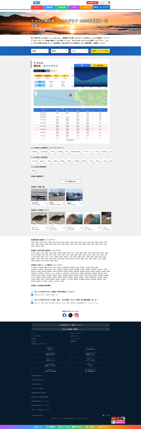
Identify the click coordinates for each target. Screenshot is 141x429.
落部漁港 (52, 279)
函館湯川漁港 (93, 277)
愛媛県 (84, 244)
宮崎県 (33, 246)
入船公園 (87, 267)
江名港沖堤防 (44, 151)
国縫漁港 (49, 271)
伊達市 (98, 161)
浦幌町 (82, 258)
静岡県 (101, 242)
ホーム (37, 7)
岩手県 (41, 242)
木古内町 (89, 254)
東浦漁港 (54, 275)
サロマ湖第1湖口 (65, 273)
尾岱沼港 (82, 267)
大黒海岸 (104, 151)
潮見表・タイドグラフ (101, 7)
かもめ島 (33, 277)
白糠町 (79, 256)
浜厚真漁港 (77, 269)
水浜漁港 (60, 151)
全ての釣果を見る (70, 181)
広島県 (50, 244)
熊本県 (101, 244)
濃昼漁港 (76, 279)
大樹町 (38, 258)
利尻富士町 (38, 260)
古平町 (67, 254)
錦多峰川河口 (34, 273)
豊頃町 (63, 254)
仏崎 (67, 151)
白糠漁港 (57, 279)
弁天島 (54, 269)
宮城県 (49, 242)
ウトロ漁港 (56, 281)
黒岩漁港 (106, 275)
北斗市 (46, 256)
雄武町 (100, 256)
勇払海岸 (60, 275)
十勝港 (50, 267)
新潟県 (80, 242)
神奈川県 (62, 7)
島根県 (67, 244)
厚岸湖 (38, 275)
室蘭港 (108, 271)
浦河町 (61, 256)
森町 (47, 254)
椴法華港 (70, 275)
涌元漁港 (93, 271)
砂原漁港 (54, 277)
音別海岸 (105, 277)
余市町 (91, 161)
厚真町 (92, 256)
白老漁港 (65, 269)
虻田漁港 (103, 271)
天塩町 (87, 256)
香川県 (76, 244)
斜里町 (62, 161)
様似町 (76, 254)
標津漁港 (71, 269)
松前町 (84, 254)
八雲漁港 (105, 269)
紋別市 (55, 258)
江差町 (98, 254)
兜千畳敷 (72, 273)
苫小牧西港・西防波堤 (84, 279)
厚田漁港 (60, 271)
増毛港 (42, 279)
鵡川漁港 (87, 271)
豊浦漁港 (65, 275)
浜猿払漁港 (76, 271)
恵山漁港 (33, 271)
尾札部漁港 (93, 279)
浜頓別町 (56, 256)
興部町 (94, 254)
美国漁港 (82, 273)
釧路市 (98, 252)
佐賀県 (92, 244)
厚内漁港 (44, 271)
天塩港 (33, 279)
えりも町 (70, 256)
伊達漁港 (98, 271)
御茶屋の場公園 (75, 151)
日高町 (42, 258)
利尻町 (47, 260)
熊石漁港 (33, 275)
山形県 (54, 242)
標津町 (69, 161)
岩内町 (42, 256)
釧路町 (52, 260)
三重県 (105, 242)
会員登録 (93, 2)
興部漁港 (38, 277)
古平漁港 (99, 269)
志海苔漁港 (100, 277)
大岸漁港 (38, 271)
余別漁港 (47, 279)
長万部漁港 (94, 273)
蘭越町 (104, 258)
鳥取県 (63, 244)
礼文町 (86, 258)
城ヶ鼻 (53, 151)
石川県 (88, 242)
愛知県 (97, 242)
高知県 (71, 244)
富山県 (84, 242)
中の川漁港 (49, 275)
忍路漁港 (70, 277)
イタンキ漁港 (69, 279)
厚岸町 (63, 258)
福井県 (92, 242)
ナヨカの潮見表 (42, 21)
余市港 (105, 273)
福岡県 (88, 244)
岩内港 (54, 267)
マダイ (74, 7)
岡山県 (55, 244)
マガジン (86, 7)
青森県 (34, 170)
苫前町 (33, 260)
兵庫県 (37, 244)
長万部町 (76, 161)
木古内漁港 (44, 281)
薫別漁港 (65, 277)
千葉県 (71, 242)
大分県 (105, 244)
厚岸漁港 (82, 269)
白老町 (59, 254)
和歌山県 (42, 244)
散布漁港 (33, 281)
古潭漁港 (63, 279)
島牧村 (81, 252)
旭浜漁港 (100, 273)
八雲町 (105, 161)
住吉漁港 (44, 277)
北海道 (60, 10)
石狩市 (50, 254)
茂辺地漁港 (100, 275)
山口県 (59, 244)
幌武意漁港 (88, 273)
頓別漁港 (49, 277)
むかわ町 (100, 258)
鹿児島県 (37, 246)
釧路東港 (72, 267)
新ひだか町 (34, 254)
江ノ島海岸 (34, 267)
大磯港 (104, 279)
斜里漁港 (88, 269)
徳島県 (80, 244)
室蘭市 (56, 161)
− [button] (35, 94)
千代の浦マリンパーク (49, 273)
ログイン (103, 2)
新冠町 (67, 258)
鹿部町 (39, 254)
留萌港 (96, 267)
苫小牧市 (34, 161)
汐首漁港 (81, 275)
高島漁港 (43, 275)
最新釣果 (49, 7)
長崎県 (97, 244)
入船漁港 (86, 277)
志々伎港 (96, 151)
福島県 (58, 242)
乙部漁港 (81, 277)
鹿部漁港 (95, 275)
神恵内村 (33, 258)
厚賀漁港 (38, 281)
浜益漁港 (65, 271)
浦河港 (90, 275)
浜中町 (104, 256)
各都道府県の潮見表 (36, 401)
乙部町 (96, 256)
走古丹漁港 (94, 269)
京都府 (46, 244)
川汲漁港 (62, 281)
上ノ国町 (33, 256)
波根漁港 (34, 151)
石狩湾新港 (40, 267)
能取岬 (45, 267)
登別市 (43, 254)
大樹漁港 (50, 281)
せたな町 (51, 256)
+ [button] (35, 92)
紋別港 (77, 273)
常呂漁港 (70, 271)
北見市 (43, 260)
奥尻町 (90, 258)
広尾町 (106, 252)
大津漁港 (59, 267)
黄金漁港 (82, 271)
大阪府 (33, 244)
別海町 (71, 254)
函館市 (42, 161)
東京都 (62, 242)
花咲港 (86, 275)
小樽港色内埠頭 (48, 269)
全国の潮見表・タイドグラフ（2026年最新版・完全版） (44, 10)
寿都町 (65, 256)
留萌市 (85, 252)
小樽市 (49, 161)
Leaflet (91, 105)
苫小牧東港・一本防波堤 (37, 269)
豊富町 (56, 260)
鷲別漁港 (60, 277)
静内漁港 (99, 279)
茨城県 (76, 242)
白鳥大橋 (54, 271)
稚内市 (83, 256)
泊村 (106, 254)
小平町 (59, 258)
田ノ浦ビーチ (87, 151)
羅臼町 (38, 256)
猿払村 (89, 252)
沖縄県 (42, 246)
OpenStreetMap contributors (101, 105)
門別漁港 (76, 275)
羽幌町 (95, 258)
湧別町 (50, 258)
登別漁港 (58, 273)
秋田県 (45, 242)
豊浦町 (84, 161)
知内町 (94, 252)
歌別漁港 (37, 279)
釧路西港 (41, 273)
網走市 (80, 254)
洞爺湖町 (72, 258)
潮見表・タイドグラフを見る (100, 51)
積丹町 (102, 252)
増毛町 (55, 254)
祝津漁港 (76, 277)
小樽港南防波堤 (66, 267)
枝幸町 (75, 256)
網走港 (92, 267)
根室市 (64, 10)
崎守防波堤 (60, 269)
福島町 (46, 258)
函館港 (77, 267)
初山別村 (77, 258)
